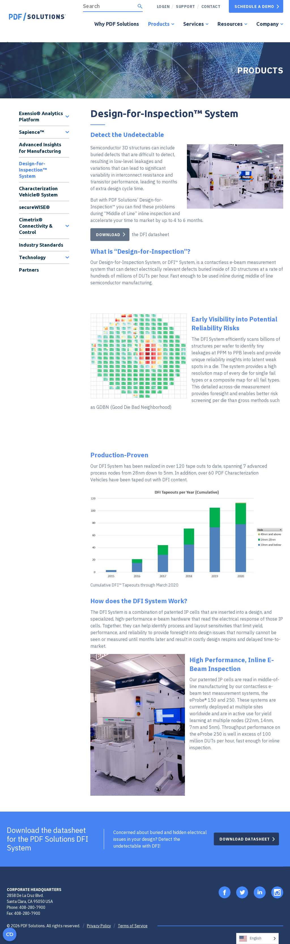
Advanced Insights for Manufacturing (40, 147)
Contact (211, 6)
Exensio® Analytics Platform (41, 116)
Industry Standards (41, 244)
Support (185, 6)
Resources (230, 24)
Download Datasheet (244, 839)
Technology (32, 257)
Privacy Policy (99, 925)
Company (267, 24)
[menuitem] (183, 6)
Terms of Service (133, 925)
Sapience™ (31, 132)
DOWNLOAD (108, 234)
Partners (29, 269)
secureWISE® (34, 207)
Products (159, 24)
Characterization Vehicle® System (38, 191)
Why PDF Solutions (116, 24)
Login (163, 6)
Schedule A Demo (254, 6)
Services (193, 24)
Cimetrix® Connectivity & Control (36, 226)
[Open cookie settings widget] (9, 934)
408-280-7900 (32, 907)
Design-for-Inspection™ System (33, 170)
